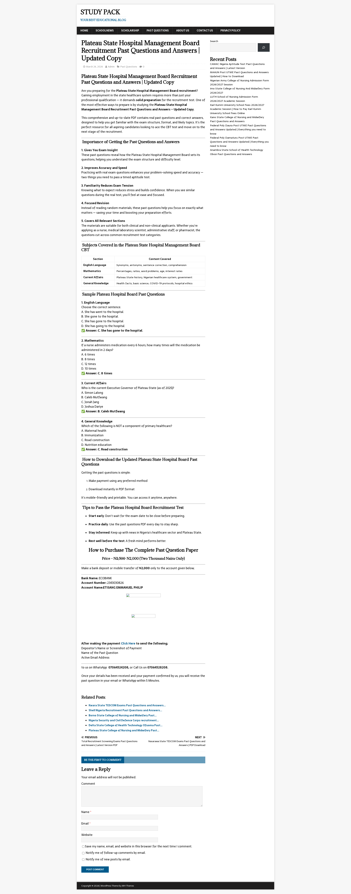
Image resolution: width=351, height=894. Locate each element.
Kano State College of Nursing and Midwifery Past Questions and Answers (237, 119)
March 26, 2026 (94, 67)
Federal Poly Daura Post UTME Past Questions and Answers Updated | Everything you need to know (238, 129)
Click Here (128, 643)
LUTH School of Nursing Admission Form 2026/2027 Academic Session (234, 99)
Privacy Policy (230, 31)
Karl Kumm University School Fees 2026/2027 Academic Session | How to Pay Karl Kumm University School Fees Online (237, 109)
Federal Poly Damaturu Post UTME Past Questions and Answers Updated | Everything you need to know (239, 142)
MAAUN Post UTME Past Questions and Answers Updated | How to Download (239, 74)
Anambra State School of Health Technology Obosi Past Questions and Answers (236, 152)
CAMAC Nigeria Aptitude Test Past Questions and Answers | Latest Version (237, 66)
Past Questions (158, 31)
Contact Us (205, 31)
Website (87, 834)
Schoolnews (105, 31)
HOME (84, 31)
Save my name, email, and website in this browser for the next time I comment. (138, 846)
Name (85, 812)
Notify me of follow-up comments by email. (116, 852)
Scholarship (130, 31)
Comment (88, 783)
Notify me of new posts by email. (108, 859)
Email (85, 823)
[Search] (264, 47)
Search (214, 41)
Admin (111, 67)
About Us (182, 31)
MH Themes (128, 886)
